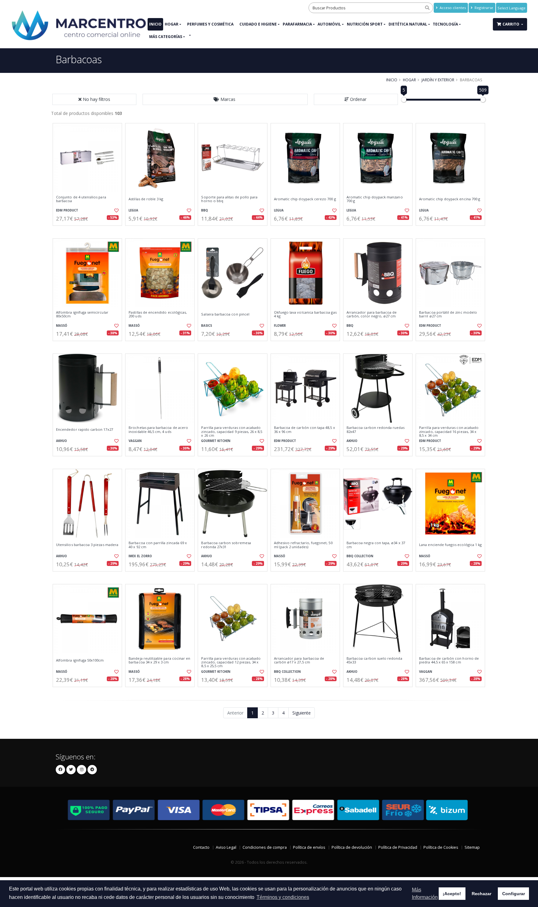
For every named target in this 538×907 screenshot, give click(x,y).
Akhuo (61, 441)
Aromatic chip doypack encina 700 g (449, 199)
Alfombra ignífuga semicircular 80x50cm (82, 314)
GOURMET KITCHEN (215, 441)
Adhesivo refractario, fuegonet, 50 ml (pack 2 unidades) (303, 545)
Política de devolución (352, 847)
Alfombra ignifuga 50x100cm (80, 660)
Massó (61, 326)
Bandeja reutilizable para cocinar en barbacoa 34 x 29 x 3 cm (159, 660)
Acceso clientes (452, 7)
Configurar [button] (513, 893)
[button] (225, 99)
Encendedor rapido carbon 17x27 (84, 429)
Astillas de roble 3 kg (146, 199)
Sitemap (472, 847)
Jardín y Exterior (438, 79)
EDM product (67, 210)
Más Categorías (165, 36)
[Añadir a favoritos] (116, 210)
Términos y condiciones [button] (283, 897)
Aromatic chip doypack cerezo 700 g (305, 199)
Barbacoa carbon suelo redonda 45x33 (374, 660)
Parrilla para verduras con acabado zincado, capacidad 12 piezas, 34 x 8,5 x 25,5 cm (231, 662)
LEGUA (133, 210)
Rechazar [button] (481, 893)
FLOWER (280, 326)
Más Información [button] (425, 893)
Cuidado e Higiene (258, 24)
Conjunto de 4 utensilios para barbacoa (81, 199)
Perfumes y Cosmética (210, 24)
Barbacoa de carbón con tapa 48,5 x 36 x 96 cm (304, 430)
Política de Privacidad (397, 847)
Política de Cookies (440, 847)
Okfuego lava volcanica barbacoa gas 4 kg (305, 314)
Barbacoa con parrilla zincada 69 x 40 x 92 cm (158, 545)
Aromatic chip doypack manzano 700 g (375, 199)
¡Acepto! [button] (452, 893)
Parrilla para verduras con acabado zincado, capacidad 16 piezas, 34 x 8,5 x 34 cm (449, 431)
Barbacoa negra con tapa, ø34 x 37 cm (376, 545)
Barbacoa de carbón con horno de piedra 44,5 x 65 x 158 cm (449, 660)
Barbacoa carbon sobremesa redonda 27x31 (226, 545)
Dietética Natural (408, 24)
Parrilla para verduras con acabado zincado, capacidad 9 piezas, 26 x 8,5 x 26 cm (231, 431)
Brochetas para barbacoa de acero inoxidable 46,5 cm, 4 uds (158, 430)
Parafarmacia (297, 24)
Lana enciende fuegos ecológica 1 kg (450, 545)
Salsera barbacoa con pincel (225, 314)
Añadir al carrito (89, 231)
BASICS (206, 326)
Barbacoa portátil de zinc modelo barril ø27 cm (448, 314)
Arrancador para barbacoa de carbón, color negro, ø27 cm (372, 314)
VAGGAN (135, 441)
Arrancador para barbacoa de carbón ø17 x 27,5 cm (299, 660)
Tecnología (445, 24)
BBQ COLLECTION (360, 556)
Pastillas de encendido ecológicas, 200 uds (158, 314)
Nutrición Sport (365, 24)
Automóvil (329, 24)
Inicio (155, 24)
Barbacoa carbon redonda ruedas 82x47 (375, 430)
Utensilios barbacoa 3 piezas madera (87, 545)
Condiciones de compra (265, 847)
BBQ (204, 210)
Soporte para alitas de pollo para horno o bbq (229, 199)
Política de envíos (309, 847)
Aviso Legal (226, 847)
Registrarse (483, 7)
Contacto (201, 847)
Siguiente (301, 713)
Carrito (511, 24)
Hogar (171, 24)
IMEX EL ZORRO (140, 556)
